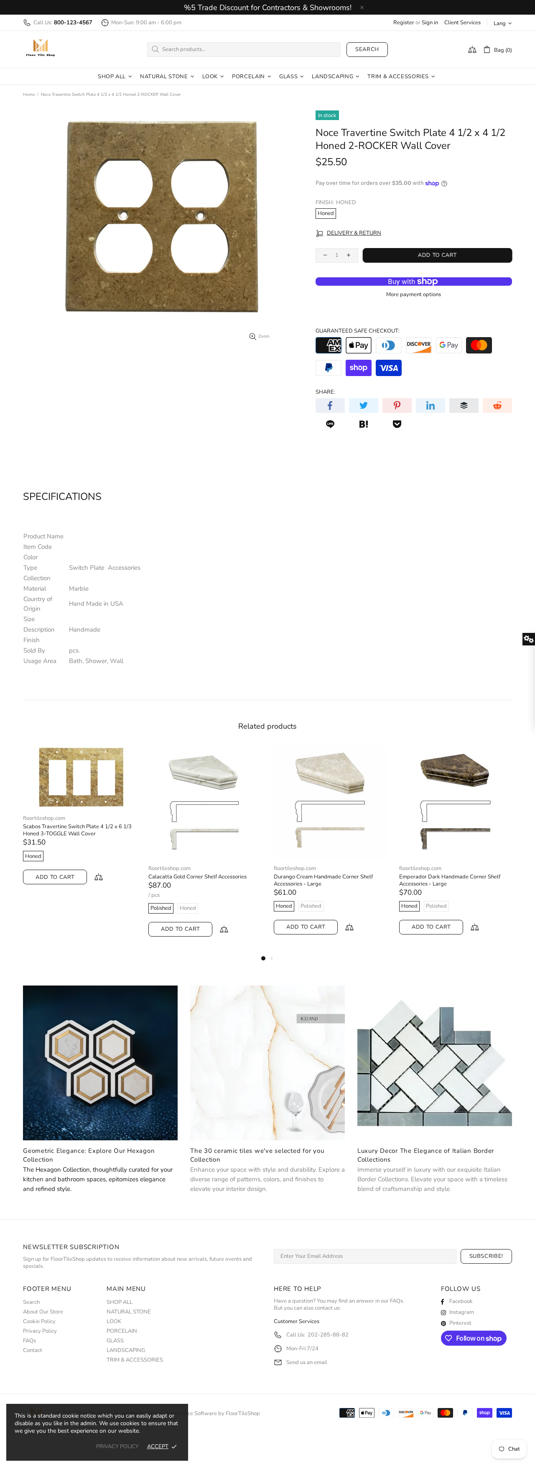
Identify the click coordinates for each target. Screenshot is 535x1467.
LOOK (114, 1321)
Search (367, 49)
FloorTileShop (243, 1413)
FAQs (29, 1340)
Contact (32, 1350)
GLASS (115, 1340)
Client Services (462, 22)
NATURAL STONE (129, 1312)
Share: (325, 392)
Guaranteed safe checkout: (358, 331)
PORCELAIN (122, 1331)
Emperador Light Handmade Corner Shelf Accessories (324, 880)
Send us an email (306, 1362)
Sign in (430, 22)
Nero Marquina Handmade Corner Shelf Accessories (447, 880)
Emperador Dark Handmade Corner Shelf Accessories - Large (199, 880)
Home (29, 94)
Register (403, 22)
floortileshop (40, 49)
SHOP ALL (119, 1302)
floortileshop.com (44, 868)
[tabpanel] (330, 848)
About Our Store (43, 1312)
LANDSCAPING (126, 1350)
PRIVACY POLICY (117, 1446)
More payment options (413, 294)
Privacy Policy (40, 1331)
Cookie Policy (39, 1321)
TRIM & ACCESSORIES (135, 1360)
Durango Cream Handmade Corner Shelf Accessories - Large (72, 880)
